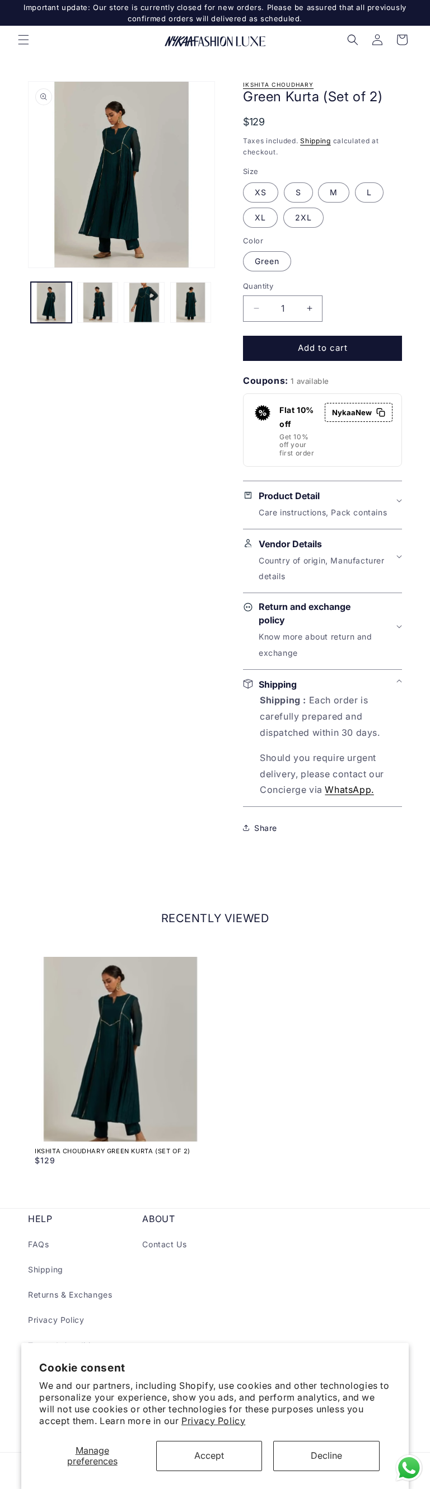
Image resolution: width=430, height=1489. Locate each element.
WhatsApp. (349, 789)
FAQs (38, 1244)
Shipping (315, 141)
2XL (303, 217)
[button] (23, 39)
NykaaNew (352, 412)
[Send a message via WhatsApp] (409, 1468)
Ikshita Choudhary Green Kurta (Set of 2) (112, 1151)
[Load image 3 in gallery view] (144, 302)
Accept (209, 1455)
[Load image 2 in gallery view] (97, 302)
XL (260, 217)
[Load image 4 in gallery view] (190, 302)
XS (261, 192)
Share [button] (265, 828)
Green (267, 261)
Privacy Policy (213, 1420)
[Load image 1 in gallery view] (51, 302)
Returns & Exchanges (70, 1294)
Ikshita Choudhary (278, 84)
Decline (326, 1455)
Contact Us (164, 1244)
